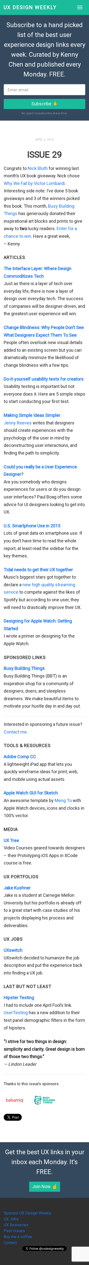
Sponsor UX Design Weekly (27, 1213)
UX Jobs (11, 1219)
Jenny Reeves (18, 422)
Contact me (15, 731)
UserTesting (16, 1012)
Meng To (63, 800)
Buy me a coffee (18, 1236)
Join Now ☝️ (44, 1186)
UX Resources (16, 1225)
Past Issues (14, 1230)
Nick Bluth (38, 168)
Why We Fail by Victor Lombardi (34, 183)
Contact (10, 1242)
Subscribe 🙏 (44, 103)
